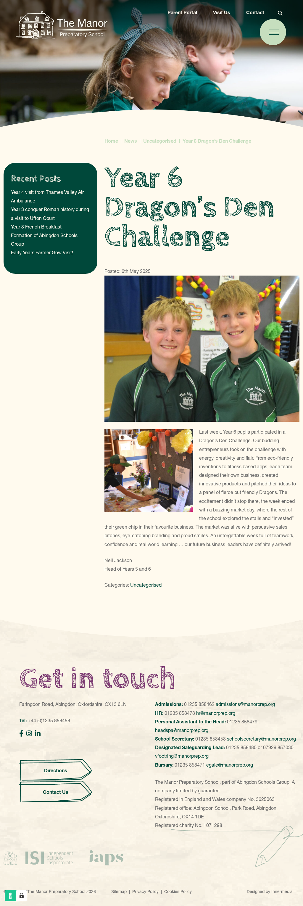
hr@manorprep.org (215, 713)
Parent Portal (182, 12)
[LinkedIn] (38, 734)
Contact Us (55, 792)
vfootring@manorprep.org (182, 756)
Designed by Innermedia (270, 891)
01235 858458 (210, 739)
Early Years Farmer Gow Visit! (42, 252)
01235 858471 (190, 765)
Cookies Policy (178, 891)
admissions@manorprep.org (245, 704)
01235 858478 (180, 713)
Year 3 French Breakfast (36, 227)
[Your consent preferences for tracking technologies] (21, 895)
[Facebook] (21, 734)
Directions (55, 770)
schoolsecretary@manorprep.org (261, 739)
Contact (255, 12)
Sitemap (119, 891)
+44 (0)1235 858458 (49, 720)
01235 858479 (242, 722)
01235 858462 (199, 704)
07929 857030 (278, 747)
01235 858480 (241, 747)
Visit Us (221, 12)
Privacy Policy (145, 891)
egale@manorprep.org (229, 765)
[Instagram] (29, 734)
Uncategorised (146, 585)
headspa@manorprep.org (181, 730)
